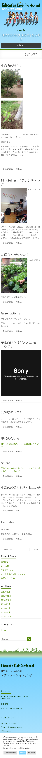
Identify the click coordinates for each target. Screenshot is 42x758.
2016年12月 (6, 596)
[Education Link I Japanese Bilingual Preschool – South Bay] (21, 3)
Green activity (10, 313)
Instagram (7, 731)
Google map (5, 698)
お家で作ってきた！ (9, 578)
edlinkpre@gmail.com (14, 727)
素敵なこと (5, 562)
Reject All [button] (31, 753)
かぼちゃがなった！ (15, 254)
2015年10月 (6, 616)
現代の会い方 (10, 438)
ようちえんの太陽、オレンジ (13, 574)
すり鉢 (5, 463)
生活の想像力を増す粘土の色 (21, 487)
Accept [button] (22, 753)
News (20, 169)
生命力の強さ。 (12, 65)
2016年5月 (5, 608)
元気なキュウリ (12, 412)
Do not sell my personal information (16, 748)
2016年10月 (6, 600)
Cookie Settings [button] (10, 753)
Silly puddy (5, 566)
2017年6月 (5, 592)
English (19, 30)
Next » (35, 549)
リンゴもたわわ (7, 570)
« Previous (8, 549)
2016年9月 (5, 604)
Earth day (7, 522)
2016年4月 (5, 612)
